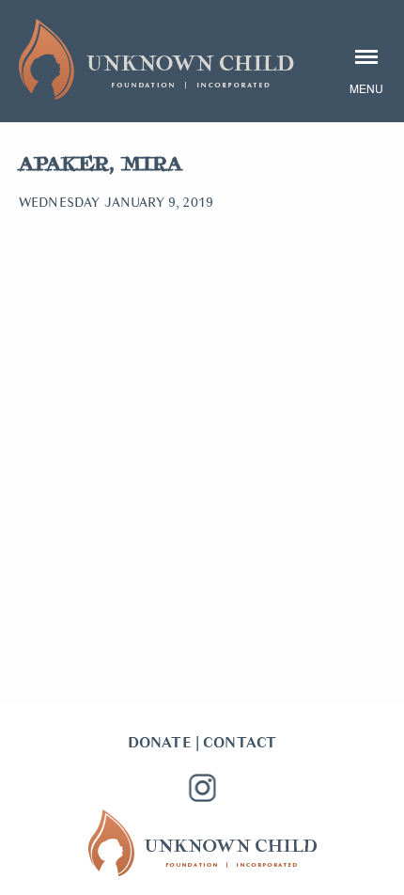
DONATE (160, 742)
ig (202, 788)
